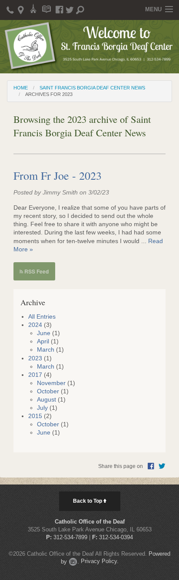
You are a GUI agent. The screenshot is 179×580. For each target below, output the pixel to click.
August (46, 399)
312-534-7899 (70, 537)
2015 (35, 416)
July (42, 408)
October (48, 391)
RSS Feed (36, 271)
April (43, 341)
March (45, 349)
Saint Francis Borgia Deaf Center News (92, 87)
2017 (35, 375)
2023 (35, 358)
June (43, 333)
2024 (35, 325)
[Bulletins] (46, 8)
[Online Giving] (33, 8)
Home (20, 87)
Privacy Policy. (100, 561)
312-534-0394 (116, 537)
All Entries (42, 316)
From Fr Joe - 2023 (57, 175)
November (51, 383)
